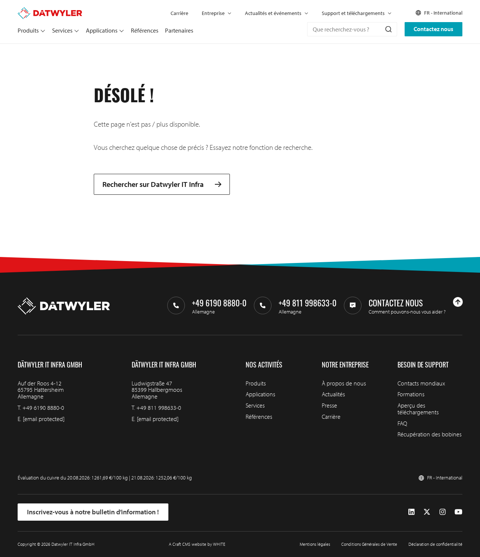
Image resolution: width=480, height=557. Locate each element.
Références (144, 30)
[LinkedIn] (411, 512)
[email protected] (43, 419)
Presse (329, 405)
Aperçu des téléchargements (418, 409)
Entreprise (213, 13)
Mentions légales (315, 544)
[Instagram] (443, 512)
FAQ (402, 423)
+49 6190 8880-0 (43, 407)
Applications (101, 30)
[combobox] (352, 29)
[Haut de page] (457, 301)
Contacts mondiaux (421, 383)
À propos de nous (344, 383)
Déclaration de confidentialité (435, 544)
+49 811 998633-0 (158, 407)
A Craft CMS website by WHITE (197, 544)
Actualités (333, 394)
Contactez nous (433, 29)
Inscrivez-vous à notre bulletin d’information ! (93, 512)
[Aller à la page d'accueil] (50, 10)
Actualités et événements (273, 13)
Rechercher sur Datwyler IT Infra (153, 184)
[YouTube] (458, 512)
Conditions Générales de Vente (369, 544)
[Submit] (388, 29)
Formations (411, 394)
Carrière (179, 13)
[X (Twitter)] (426, 512)
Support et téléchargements (353, 13)
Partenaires (179, 30)
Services (62, 30)
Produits (28, 30)
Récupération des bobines (430, 434)
